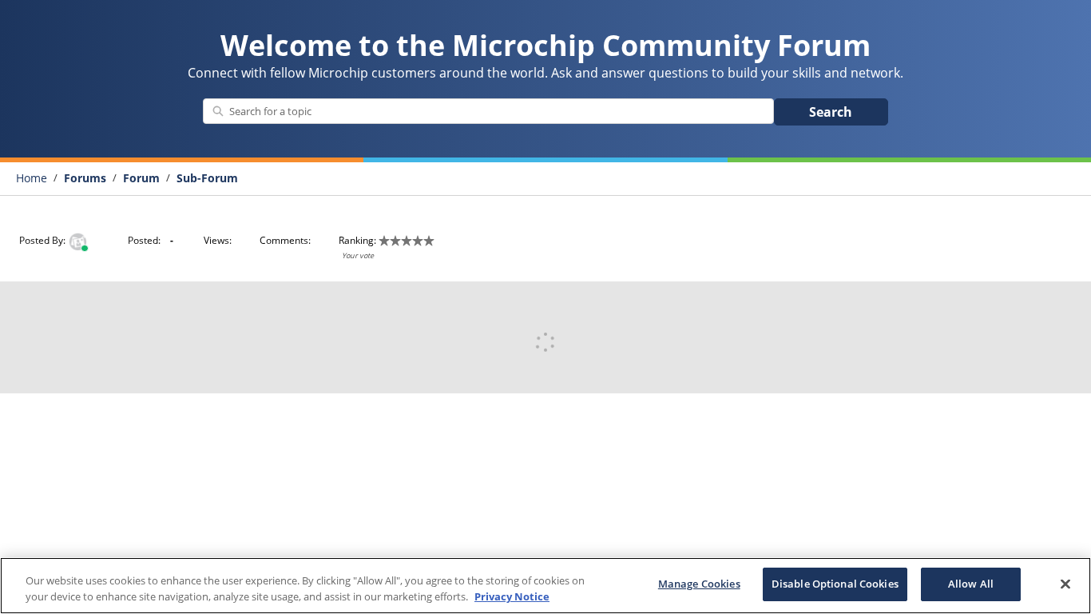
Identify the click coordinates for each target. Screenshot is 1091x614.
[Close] (1065, 583)
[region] (545, 585)
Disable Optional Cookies (835, 583)
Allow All (971, 583)
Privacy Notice (511, 596)
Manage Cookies (699, 583)
